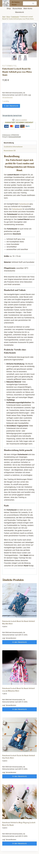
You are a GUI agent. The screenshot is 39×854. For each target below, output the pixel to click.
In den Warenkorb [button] (19, 642)
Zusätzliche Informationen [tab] (13, 147)
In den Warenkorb (11, 106)
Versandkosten (7, 97)
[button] (34, 25)
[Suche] (33, 3)
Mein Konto (27, 8)
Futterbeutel (9, 66)
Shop (9, 8)
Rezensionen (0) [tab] (10, 150)
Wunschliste (17, 8)
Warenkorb (19, 12)
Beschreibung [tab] (9, 143)
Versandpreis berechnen (12, 115)
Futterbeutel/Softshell (14, 137)
